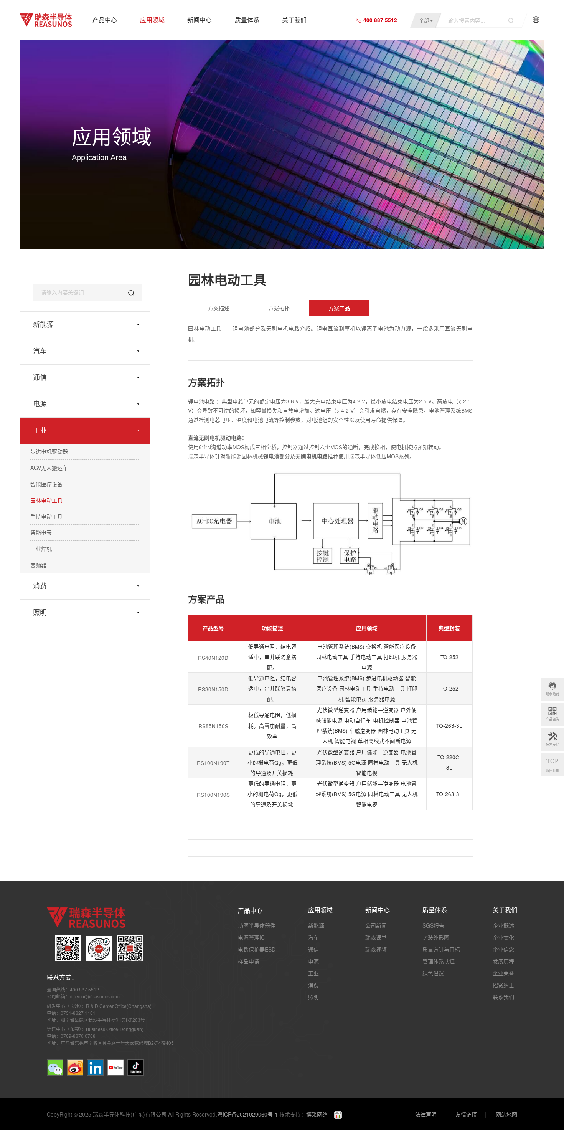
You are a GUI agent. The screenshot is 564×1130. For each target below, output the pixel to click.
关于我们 (294, 20)
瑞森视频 (376, 949)
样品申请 (248, 961)
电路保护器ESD (256, 949)
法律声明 (426, 1114)
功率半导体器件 (256, 925)
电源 (40, 404)
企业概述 (503, 925)
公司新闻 (376, 925)
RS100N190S (213, 794)
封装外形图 (435, 937)
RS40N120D (213, 657)
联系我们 (503, 996)
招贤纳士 (503, 985)
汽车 (40, 351)
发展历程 (503, 961)
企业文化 (503, 937)
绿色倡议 (433, 973)
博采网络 (317, 1114)
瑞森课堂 (376, 937)
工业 (40, 430)
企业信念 (503, 949)
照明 (40, 612)
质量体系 (247, 20)
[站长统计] (335, 1114)
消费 (40, 586)
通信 (40, 378)
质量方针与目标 (441, 949)
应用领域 (152, 20)
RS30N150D (213, 689)
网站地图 (506, 1114)
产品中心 (104, 20)
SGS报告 (433, 925)
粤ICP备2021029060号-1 (247, 1114)
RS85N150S (213, 726)
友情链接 (466, 1114)
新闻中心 (199, 20)
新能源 (43, 325)
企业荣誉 (503, 973)
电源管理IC (251, 937)
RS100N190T (213, 763)
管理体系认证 (438, 961)
